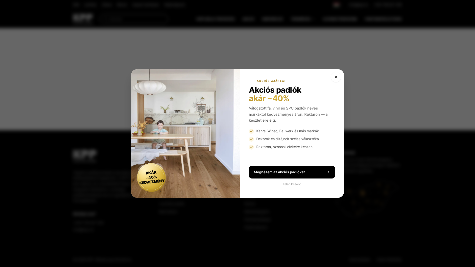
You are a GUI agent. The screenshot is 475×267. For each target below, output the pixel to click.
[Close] (336, 77)
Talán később (292, 184)
